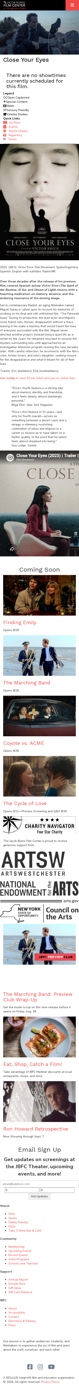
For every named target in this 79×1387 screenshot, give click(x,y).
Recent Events (18, 1255)
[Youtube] (51, 1367)
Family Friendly (18, 1222)
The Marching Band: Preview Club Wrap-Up (37, 997)
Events (12, 127)
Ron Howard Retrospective (35, 1129)
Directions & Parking (22, 1321)
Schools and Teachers (23, 1263)
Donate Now (16, 1284)
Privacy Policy (50, 1382)
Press (12, 1325)
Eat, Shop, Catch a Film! (32, 1064)
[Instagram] (40, 1367)
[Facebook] (30, 1367)
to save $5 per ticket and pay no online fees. (38, 378)
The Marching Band (26, 683)
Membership (16, 1247)
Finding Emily (19, 622)
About (12, 1308)
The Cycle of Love (25, 803)
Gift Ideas (14, 1288)
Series (11, 139)
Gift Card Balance (20, 1292)
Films (11, 1214)
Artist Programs (18, 1259)
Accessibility (16, 1313)
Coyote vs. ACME (23, 743)
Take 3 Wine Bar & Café (24, 1231)
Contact (13, 1317)
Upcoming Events (20, 1251)
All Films (13, 123)
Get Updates (39, 1196)
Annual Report (18, 1280)
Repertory (14, 135)
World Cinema (17, 131)
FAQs (12, 1226)
